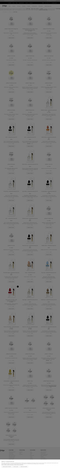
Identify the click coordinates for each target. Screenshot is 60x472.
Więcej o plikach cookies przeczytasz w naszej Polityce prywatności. (12, 464)
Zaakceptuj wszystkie (23, 466)
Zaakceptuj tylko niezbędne (6, 466)
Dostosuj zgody (15, 466)
